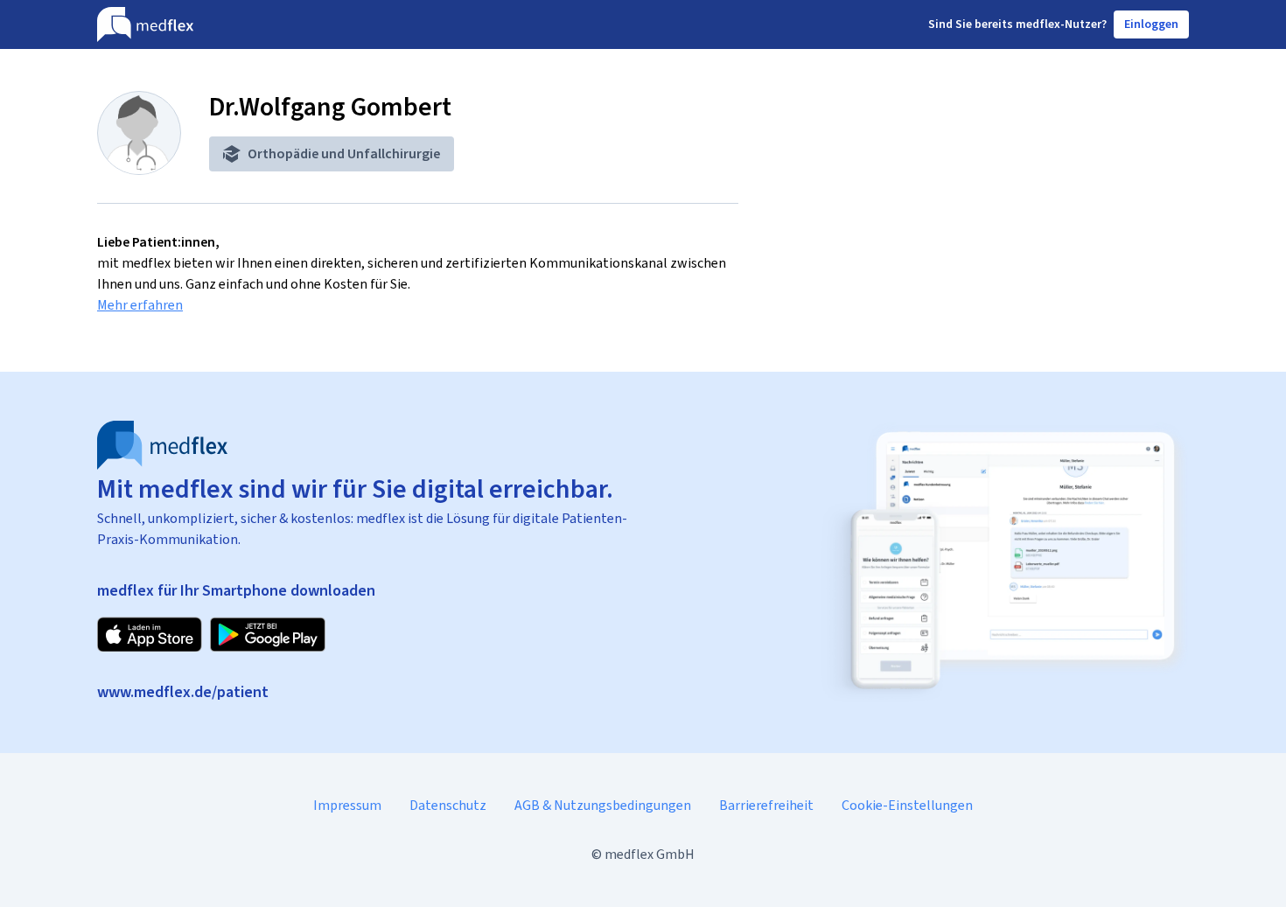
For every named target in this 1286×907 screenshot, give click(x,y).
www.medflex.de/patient (183, 691)
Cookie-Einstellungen (907, 805)
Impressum (347, 805)
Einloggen (1151, 24)
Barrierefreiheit (766, 805)
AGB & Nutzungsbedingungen (602, 805)
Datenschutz (447, 805)
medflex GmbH (650, 854)
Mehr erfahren (140, 305)
